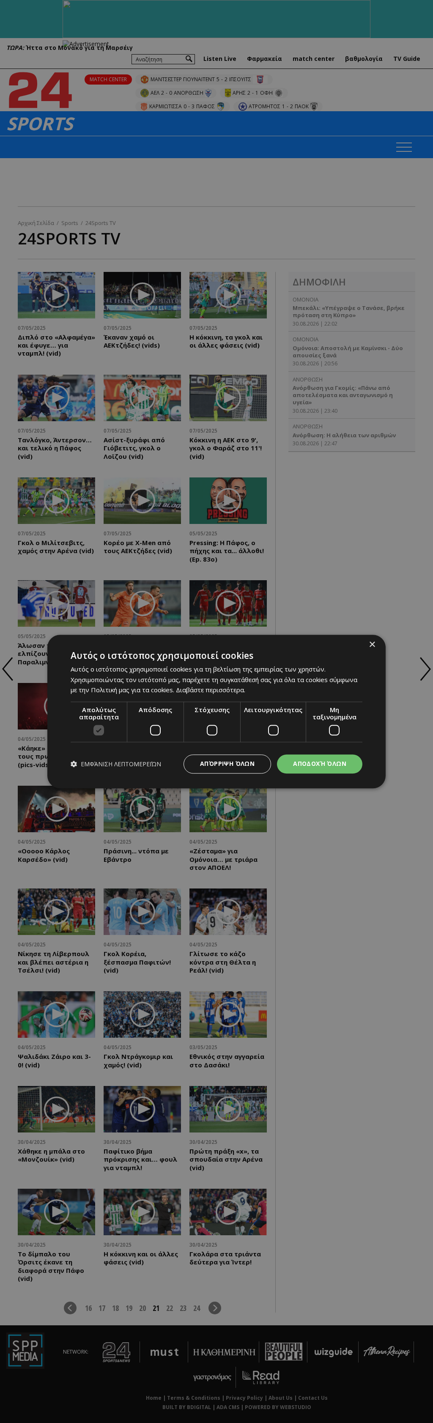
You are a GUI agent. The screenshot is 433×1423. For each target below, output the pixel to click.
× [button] (372, 645)
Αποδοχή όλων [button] (319, 763)
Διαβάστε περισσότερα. (210, 690)
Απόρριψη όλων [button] (227, 763)
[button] (116, 764)
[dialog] (216, 711)
